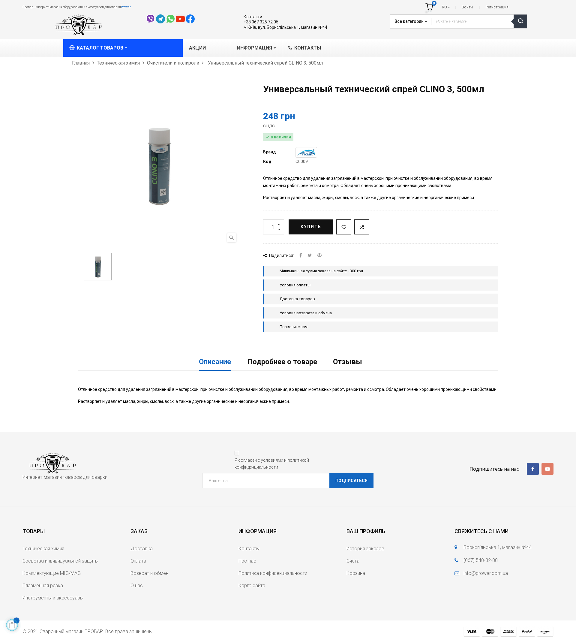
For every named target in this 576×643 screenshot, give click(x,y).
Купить (311, 226)
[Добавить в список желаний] (343, 226)
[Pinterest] (319, 255)
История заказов (365, 548)
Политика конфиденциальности (272, 573)
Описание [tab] (215, 362)
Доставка (141, 548)
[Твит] (310, 255)
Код (267, 161)
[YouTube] (548, 469)
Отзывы (347, 362)
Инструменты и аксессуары (52, 598)
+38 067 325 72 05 (261, 22)
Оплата (138, 561)
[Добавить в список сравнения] (361, 226)
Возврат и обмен (149, 573)
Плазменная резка (42, 585)
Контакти (253, 16)
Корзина (355, 573)
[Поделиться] (300, 255)
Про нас (247, 561)
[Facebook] (533, 469)
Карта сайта (251, 585)
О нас (136, 585)
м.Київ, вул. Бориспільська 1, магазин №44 (285, 27)
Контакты (249, 548)
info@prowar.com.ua (486, 573)
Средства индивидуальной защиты (60, 561)
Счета (352, 561)
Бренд (269, 151)
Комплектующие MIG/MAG (51, 573)
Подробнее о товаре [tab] (282, 362)
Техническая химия (43, 548)
